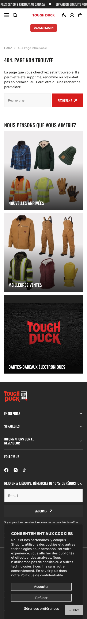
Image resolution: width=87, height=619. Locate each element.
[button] (64, 15)
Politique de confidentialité (41, 575)
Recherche (65, 100)
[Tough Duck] (44, 15)
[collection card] (43, 170)
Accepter (41, 587)
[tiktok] (25, 470)
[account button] (72, 15)
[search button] (15, 15)
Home (8, 48)
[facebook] (6, 470)
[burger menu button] (6, 15)
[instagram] (15, 470)
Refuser (41, 598)
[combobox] (27, 100)
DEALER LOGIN (43, 27)
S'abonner (41, 511)
